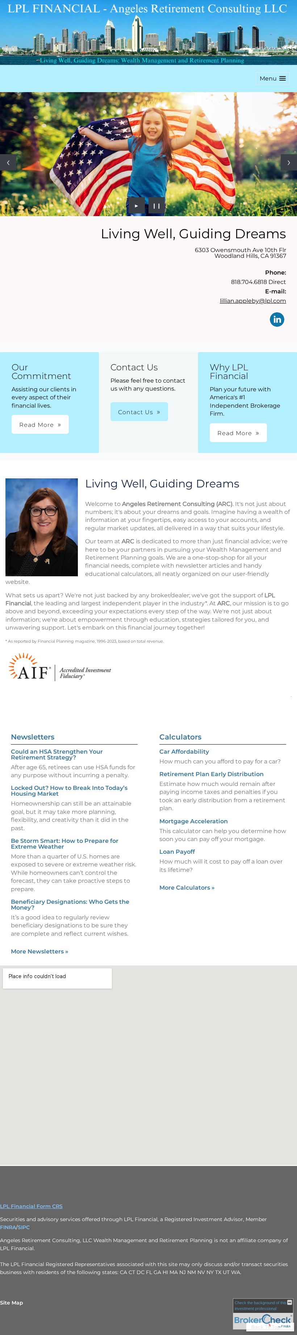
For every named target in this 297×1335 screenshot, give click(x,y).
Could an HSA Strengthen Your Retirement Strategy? (57, 754)
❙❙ (157, 205)
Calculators (180, 737)
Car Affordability (184, 751)
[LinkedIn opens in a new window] (277, 320)
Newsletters (32, 737)
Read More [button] (36, 424)
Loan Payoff (177, 851)
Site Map (11, 1302)
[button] (273, 78)
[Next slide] (289, 162)
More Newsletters (39, 951)
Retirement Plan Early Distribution (211, 774)
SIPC (24, 1227)
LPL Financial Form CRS (31, 1206)
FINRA (8, 1227)
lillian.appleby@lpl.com (253, 300)
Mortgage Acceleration (193, 821)
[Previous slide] (8, 162)
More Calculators (187, 887)
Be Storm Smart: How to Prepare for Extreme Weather (64, 843)
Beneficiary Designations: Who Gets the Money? (70, 904)
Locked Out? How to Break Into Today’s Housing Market (69, 790)
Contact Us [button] (135, 412)
